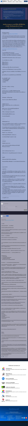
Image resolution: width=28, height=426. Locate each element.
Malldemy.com (8, 395)
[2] (16, 207)
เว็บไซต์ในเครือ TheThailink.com (14, 365)
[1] (15, 207)
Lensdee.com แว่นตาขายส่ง (10, 387)
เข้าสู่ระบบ (17, 1)
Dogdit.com (8, 400)
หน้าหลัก (8, 0)
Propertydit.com (9, 391)
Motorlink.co (9, 374)
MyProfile (21, 1)
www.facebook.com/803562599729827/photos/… (10, 48)
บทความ (11, 0)
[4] (18, 207)
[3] (17, 207)
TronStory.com (14, 409)
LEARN (13, 1)
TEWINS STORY (9, 1)
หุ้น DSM (19, 0)
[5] (19, 207)
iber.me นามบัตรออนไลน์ (10, 378)
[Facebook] (22, 418)
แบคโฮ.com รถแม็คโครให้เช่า (10, 382)
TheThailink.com (9, 368)
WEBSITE (15, 0)
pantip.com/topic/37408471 (13, 33)
